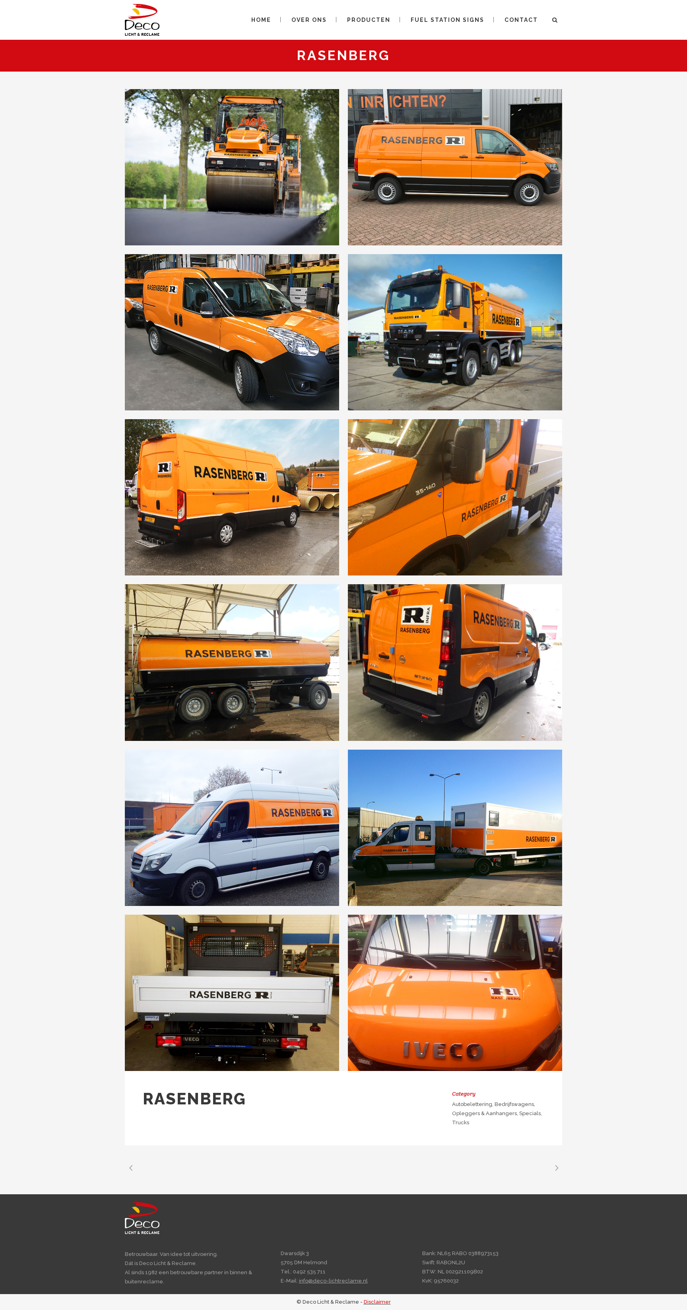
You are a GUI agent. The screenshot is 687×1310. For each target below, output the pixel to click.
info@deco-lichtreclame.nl (333, 1281)
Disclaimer (377, 1302)
